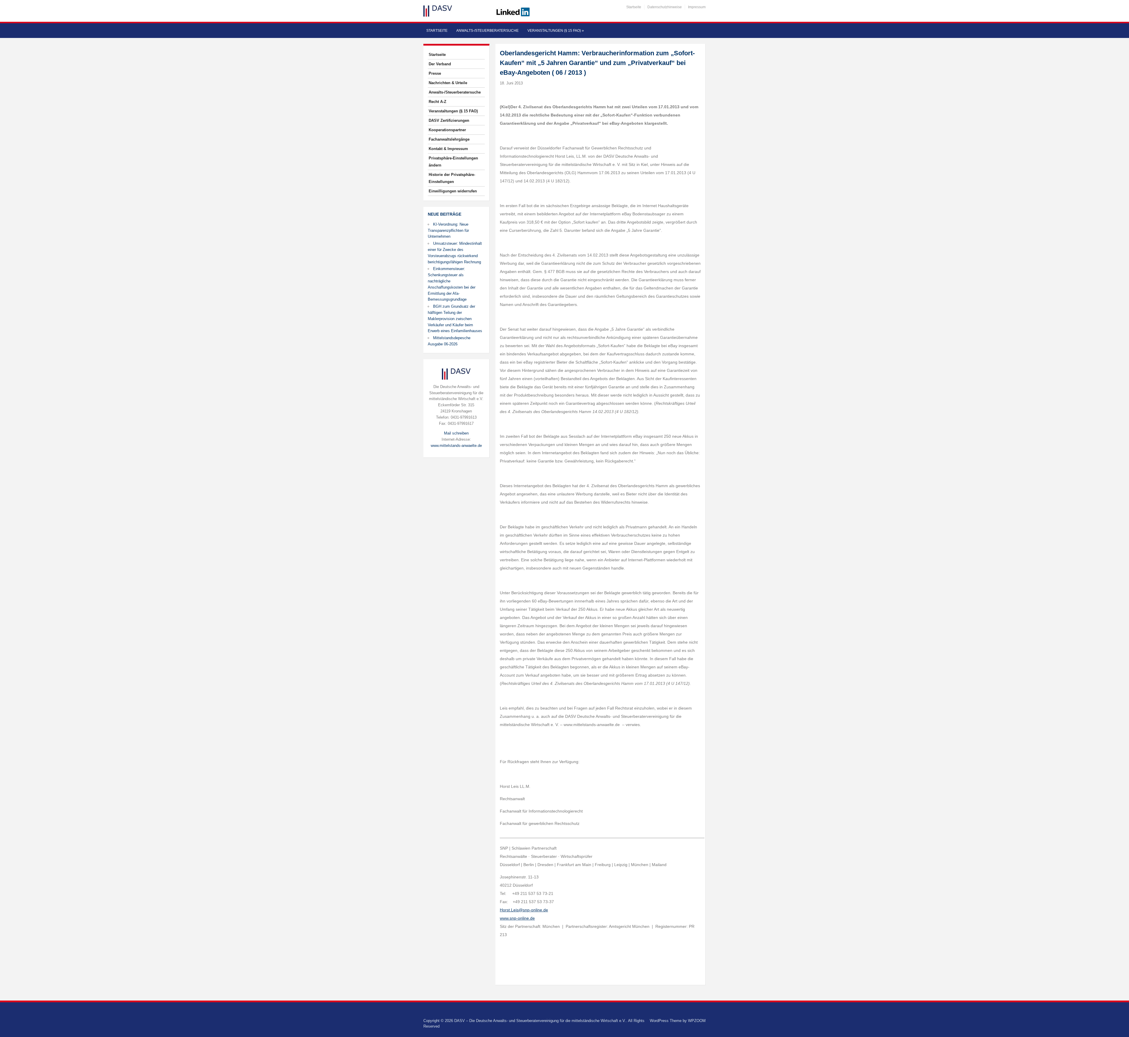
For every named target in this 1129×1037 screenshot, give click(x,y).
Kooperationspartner (447, 130)
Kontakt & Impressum (448, 149)
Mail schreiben (456, 433)
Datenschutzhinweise (664, 7)
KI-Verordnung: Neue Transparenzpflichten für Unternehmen (448, 230)
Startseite (633, 7)
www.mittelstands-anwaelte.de (456, 445)
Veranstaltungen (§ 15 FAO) (555, 31)
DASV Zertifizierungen (449, 120)
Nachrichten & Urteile (448, 83)
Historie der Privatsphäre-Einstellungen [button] (452, 178)
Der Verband (440, 64)
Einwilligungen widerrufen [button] (453, 191)
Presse (435, 73)
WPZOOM (697, 1020)
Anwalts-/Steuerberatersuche (487, 31)
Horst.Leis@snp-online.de (524, 910)
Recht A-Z (437, 101)
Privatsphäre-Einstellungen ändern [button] (453, 161)
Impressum (697, 7)
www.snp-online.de (517, 918)
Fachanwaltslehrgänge (449, 139)
